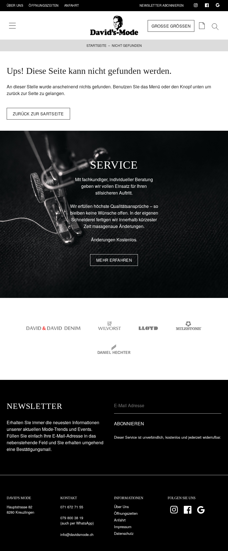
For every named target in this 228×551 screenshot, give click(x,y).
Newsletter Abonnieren (162, 5)
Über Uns (15, 5)
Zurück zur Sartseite (38, 113)
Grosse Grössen (171, 26)
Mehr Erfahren (114, 260)
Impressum (123, 526)
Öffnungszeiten (44, 5)
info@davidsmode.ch (76, 534)
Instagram (196, 5)
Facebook (207, 5)
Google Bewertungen (217, 5)
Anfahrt (71, 5)
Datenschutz (123, 533)
